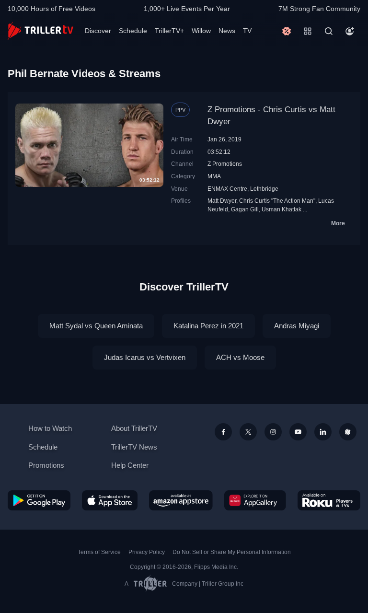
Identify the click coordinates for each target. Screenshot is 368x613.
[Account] (349, 31)
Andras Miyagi (296, 326)
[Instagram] (273, 431)
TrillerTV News (134, 447)
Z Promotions (224, 164)
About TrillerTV (134, 428)
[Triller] (347, 431)
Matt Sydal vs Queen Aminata (96, 326)
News (226, 31)
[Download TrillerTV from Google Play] (39, 500)
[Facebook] (223, 431)
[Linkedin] (323, 431)
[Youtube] (298, 431)
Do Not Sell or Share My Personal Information (231, 552)
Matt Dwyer (221, 200)
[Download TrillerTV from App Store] (110, 500)
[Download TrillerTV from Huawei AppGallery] (255, 500)
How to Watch (50, 428)
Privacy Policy (146, 552)
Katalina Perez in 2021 (208, 326)
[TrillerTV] (40, 31)
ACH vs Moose (240, 357)
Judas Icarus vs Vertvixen (144, 357)
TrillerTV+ (169, 31)
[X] (248, 431)
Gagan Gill (245, 209)
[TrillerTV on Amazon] (181, 500)
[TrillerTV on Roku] (329, 500)
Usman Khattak (281, 209)
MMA (214, 176)
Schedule (133, 31)
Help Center (130, 465)
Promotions (46, 465)
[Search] (328, 31)
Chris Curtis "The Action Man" (277, 200)
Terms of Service (99, 552)
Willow (201, 31)
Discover (98, 31)
